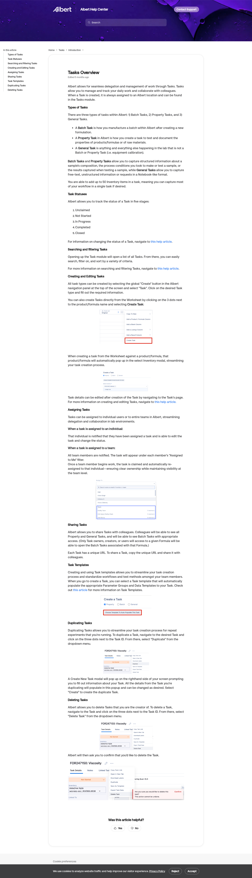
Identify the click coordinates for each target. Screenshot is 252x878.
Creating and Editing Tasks (21, 68)
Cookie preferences (64, 861)
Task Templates (16, 81)
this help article (161, 241)
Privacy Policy (157, 871)
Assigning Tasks (16, 72)
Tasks (61, 50)
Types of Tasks (15, 54)
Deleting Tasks (15, 90)
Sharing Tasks (15, 76)
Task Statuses (15, 59)
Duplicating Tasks (17, 85)
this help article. (165, 402)
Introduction (74, 50)
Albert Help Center (94, 9)
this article (80, 590)
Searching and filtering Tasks (22, 63)
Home (52, 50)
